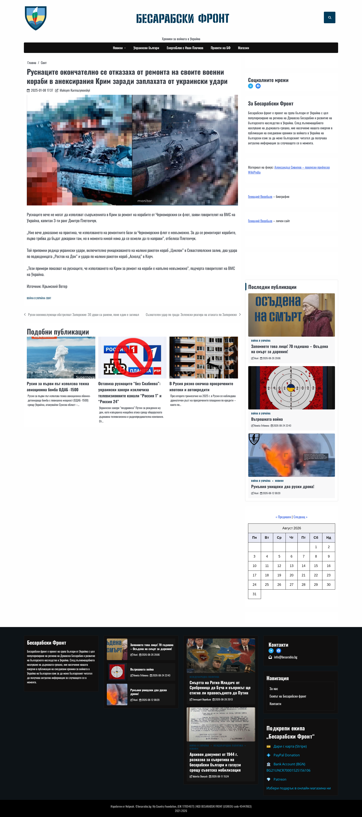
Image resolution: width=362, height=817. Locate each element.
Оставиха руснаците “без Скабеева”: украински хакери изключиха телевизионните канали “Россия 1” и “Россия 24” (130, 392)
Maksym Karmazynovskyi (75, 90)
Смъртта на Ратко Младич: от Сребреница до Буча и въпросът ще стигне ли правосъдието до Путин (220, 687)
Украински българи (146, 47)
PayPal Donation (287, 755)
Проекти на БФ (220, 47)
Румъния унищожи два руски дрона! (282, 486)
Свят (48, 298)
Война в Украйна (36, 298)
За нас (274, 688)
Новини (118, 47)
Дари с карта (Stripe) (290, 746)
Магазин (243, 47)
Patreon (280, 779)
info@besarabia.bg (285, 656)
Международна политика (204, 677)
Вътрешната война (267, 419)
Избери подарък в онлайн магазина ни (298, 788)
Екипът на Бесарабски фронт (288, 696)
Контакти (255, 262)
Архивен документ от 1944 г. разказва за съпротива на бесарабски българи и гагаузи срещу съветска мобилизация (215, 762)
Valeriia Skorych (200, 776)
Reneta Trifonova (261, 425)
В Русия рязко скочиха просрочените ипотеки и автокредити (201, 386)
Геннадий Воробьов (260, 196)
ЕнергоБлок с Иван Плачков (185, 47)
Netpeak (129, 806)
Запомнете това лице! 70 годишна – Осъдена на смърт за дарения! (289, 348)
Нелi (256, 358)
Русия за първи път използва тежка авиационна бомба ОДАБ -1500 (58, 386)
